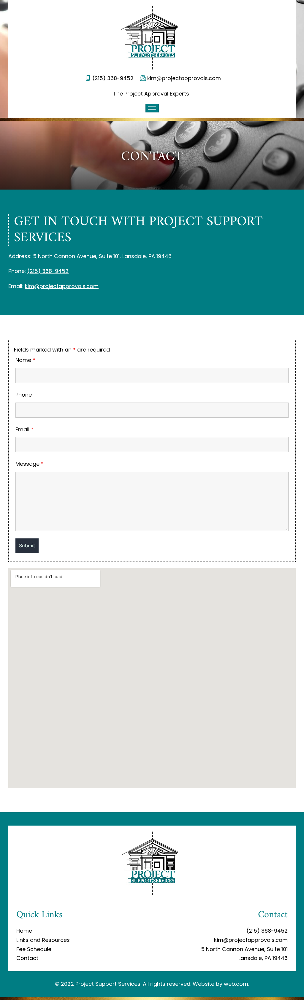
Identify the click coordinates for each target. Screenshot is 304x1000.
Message (29, 464)
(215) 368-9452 (48, 271)
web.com (236, 984)
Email (24, 429)
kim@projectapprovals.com (62, 286)
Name (25, 360)
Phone (23, 394)
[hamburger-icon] (152, 108)
